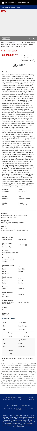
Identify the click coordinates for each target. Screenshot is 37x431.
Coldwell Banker (10, 397)
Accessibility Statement (12, 408)
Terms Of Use (12, 405)
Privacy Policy (24, 405)
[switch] (25, 38)
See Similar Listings (27, 60)
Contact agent (6, 38)
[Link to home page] (10, 2)
